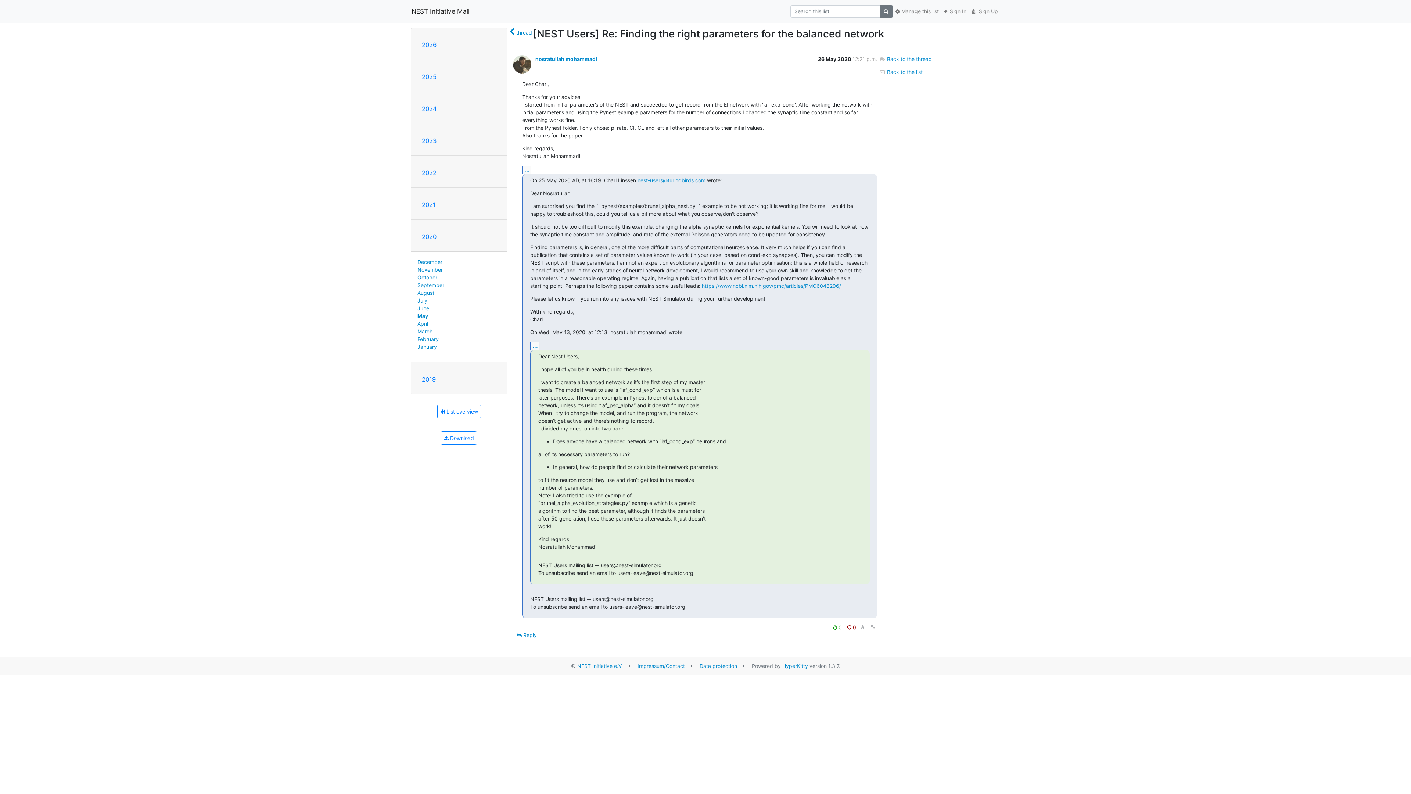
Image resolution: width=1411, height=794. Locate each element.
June (423, 308)
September (430, 285)
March (424, 331)
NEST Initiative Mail (441, 11)
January (427, 347)
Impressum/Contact (661, 666)
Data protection (718, 666)
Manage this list (919, 11)
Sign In (957, 11)
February (428, 339)
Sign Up (987, 11)
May (422, 316)
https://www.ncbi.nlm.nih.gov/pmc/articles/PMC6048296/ (771, 286)
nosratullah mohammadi (566, 59)
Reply (529, 635)
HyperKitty (795, 666)
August (425, 293)
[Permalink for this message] (873, 627)
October (427, 277)
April (422, 324)
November (430, 270)
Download (461, 438)
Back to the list (904, 72)
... (527, 169)
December (429, 262)
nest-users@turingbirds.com (672, 180)
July (422, 300)
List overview (461, 411)
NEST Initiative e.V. (600, 666)
